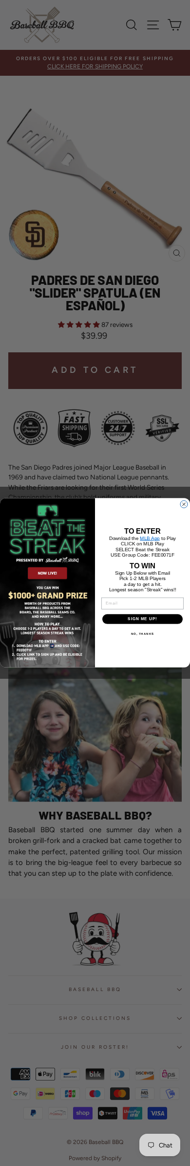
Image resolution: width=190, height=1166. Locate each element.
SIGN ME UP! (142, 619)
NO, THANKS (142, 633)
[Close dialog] (184, 504)
